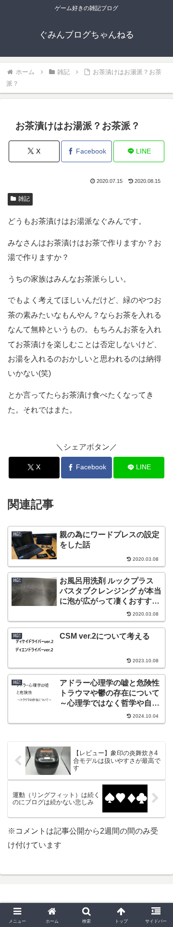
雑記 (24, 198)
